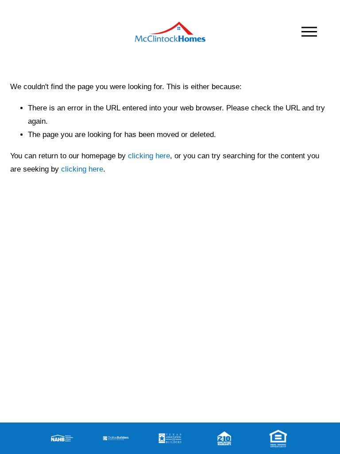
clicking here (149, 156)
